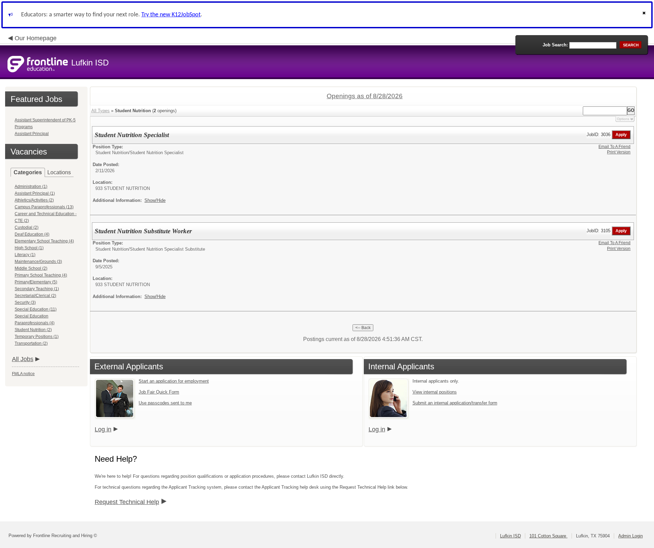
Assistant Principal (32, 133)
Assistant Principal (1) (35, 193)
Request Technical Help (127, 502)
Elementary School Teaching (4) (44, 241)
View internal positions (434, 392)
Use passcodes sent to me (165, 402)
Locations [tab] (59, 172)
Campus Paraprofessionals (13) (44, 207)
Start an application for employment (174, 381)
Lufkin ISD (510, 535)
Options (623, 119)
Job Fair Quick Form (159, 392)
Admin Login (630, 535)
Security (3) (25, 302)
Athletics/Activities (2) (34, 200)
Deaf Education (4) (32, 234)
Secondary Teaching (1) (37, 288)
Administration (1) (31, 186)
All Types (100, 110)
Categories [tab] (28, 172)
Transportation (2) (31, 343)
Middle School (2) (31, 268)
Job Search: (555, 44)
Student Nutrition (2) (33, 329)
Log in (103, 429)
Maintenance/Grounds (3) (38, 261)
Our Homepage (36, 38)
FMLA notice (23, 373)
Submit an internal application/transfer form (454, 402)
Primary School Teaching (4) (41, 275)
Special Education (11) (36, 309)
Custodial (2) (26, 227)
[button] (644, 15)
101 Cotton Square (548, 535)
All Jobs (22, 359)
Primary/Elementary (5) (36, 282)
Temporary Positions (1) (37, 336)
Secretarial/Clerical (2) (35, 295)
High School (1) (29, 248)
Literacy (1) (25, 254)
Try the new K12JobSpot (171, 15)
